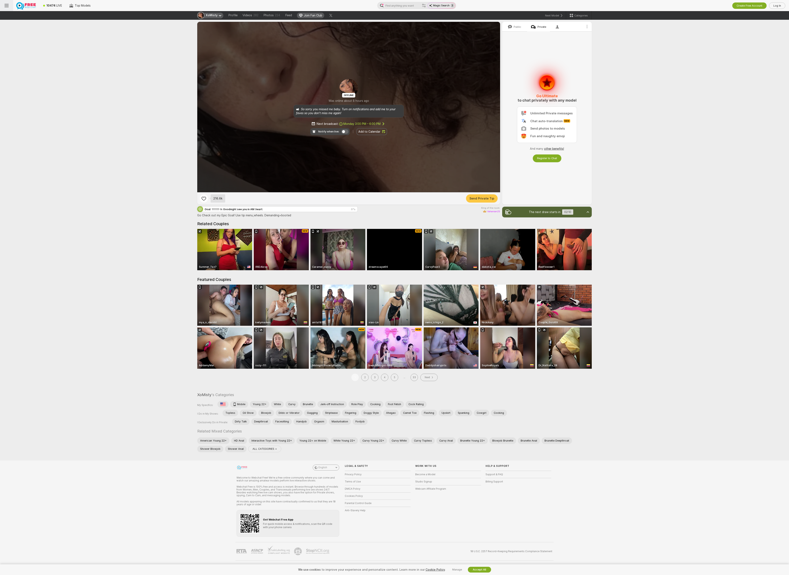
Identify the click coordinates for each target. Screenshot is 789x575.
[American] (222, 404)
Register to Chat (547, 158)
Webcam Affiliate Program (430, 488)
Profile (233, 15)
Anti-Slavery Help (355, 510)
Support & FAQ (494, 474)
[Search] (424, 5)
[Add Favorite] (204, 198)
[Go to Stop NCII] (318, 551)
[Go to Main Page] (26, 5)
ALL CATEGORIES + (265, 448)
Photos (271, 15)
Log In (777, 5)
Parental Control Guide (358, 503)
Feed (288, 15)
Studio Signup (423, 481)
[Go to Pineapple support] (298, 551)
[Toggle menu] (6, 5)
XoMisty (204, 395)
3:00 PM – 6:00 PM (362, 123)
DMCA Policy (352, 488)
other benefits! (554, 148)
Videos (250, 15)
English (322, 467)
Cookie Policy (435, 569)
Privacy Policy (353, 474)
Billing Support (494, 481)
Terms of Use (353, 481)
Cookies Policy (354, 496)
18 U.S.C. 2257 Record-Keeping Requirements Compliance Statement (511, 551)
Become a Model (425, 474)
